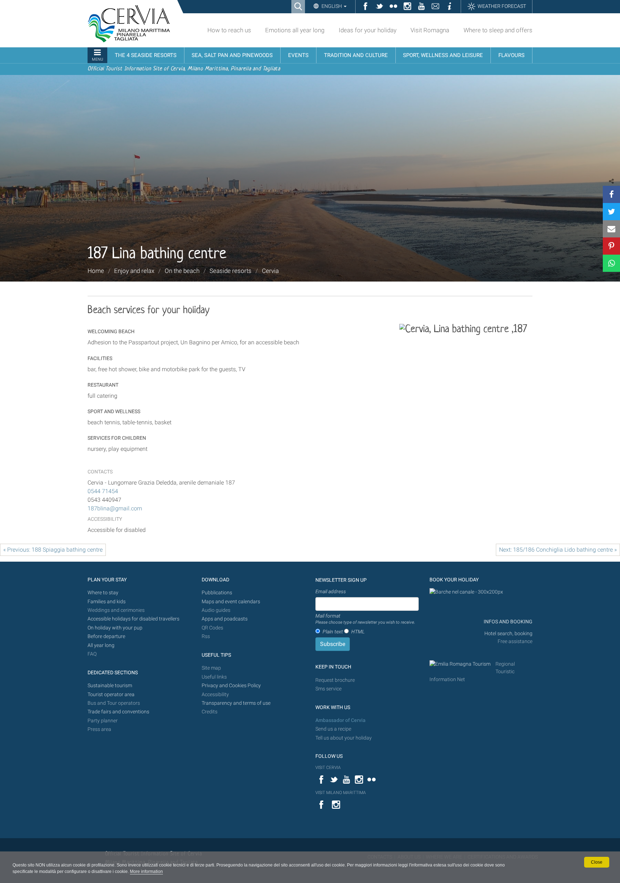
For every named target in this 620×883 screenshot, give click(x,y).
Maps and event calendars (231, 602)
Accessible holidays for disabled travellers (133, 619)
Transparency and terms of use (236, 703)
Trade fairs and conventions (118, 712)
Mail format (365, 619)
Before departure (106, 636)
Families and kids (107, 602)
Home (96, 270)
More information (146, 871)
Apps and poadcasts (225, 619)
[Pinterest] (611, 246)
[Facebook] (611, 194)
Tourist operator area (111, 694)
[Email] (611, 228)
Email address (330, 591)
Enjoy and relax (134, 270)
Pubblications (217, 593)
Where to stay (103, 593)
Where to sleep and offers (498, 30)
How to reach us (229, 30)
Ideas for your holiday (367, 30)
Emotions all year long (294, 30)
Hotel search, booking (508, 634)
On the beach (182, 270)
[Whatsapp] (611, 263)
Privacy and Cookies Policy (231, 686)
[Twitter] (611, 211)
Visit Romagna (429, 30)
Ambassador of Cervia (340, 720)
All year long (101, 645)
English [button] (331, 6)
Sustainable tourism (110, 686)
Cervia (270, 270)
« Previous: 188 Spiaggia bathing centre (53, 549)
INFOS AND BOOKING (507, 622)
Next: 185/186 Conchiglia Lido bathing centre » (558, 549)
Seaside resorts (231, 270)
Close (596, 862)
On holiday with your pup (115, 628)
